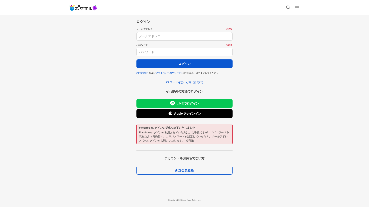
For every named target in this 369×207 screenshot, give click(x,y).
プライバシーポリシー (167, 72)
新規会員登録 (184, 170)
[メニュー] (297, 8)
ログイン (184, 63)
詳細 (190, 140)
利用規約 (141, 72)
